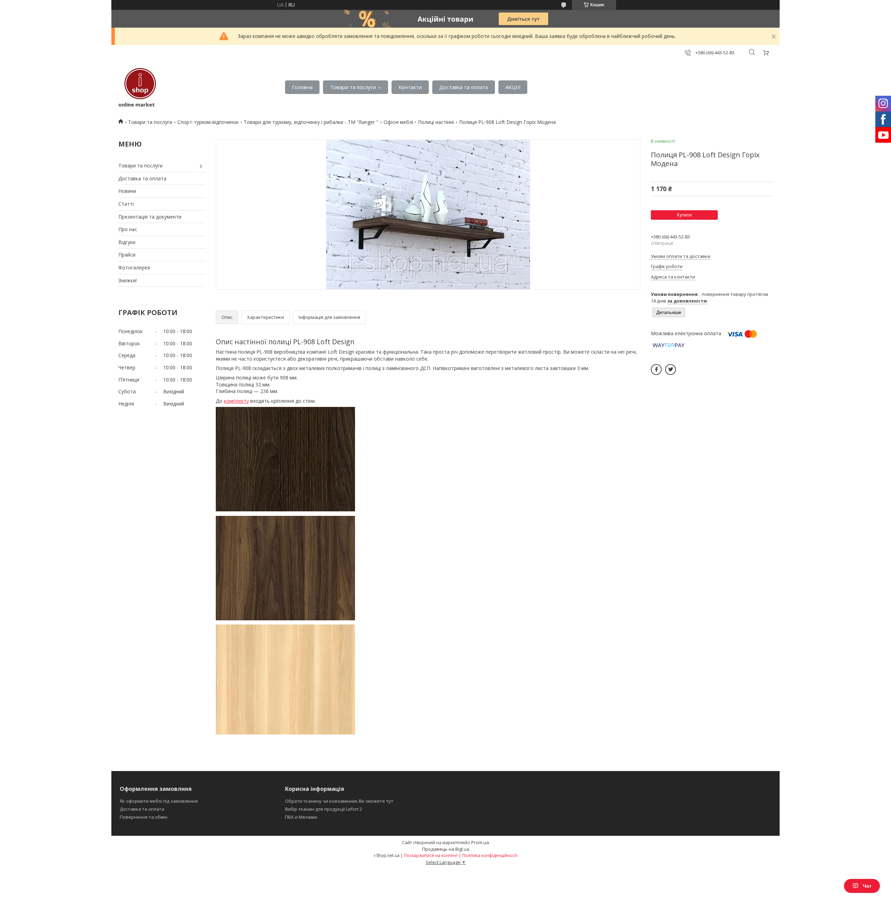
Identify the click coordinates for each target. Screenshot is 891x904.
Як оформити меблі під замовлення (159, 801)
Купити (684, 215)
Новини (127, 191)
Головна (302, 87)
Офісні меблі (398, 122)
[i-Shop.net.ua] (138, 83)
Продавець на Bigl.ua (445, 849)
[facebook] (656, 369)
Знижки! (127, 280)
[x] (670, 369)
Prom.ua (480, 842)
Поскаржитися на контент (431, 855)
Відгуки (126, 242)
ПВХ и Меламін (301, 817)
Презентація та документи (149, 216)
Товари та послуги (353, 87)
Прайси (126, 254)
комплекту (236, 401)
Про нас (127, 229)
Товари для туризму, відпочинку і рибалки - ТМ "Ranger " (311, 122)
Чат (867, 886)
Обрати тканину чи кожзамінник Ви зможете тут (339, 801)
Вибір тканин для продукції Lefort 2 (323, 809)
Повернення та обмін (143, 817)
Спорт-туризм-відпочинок (208, 122)
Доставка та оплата (463, 87)
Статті (126, 204)
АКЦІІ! (512, 87)
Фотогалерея (134, 267)
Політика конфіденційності (490, 855)
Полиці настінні (436, 122)
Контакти (410, 87)
